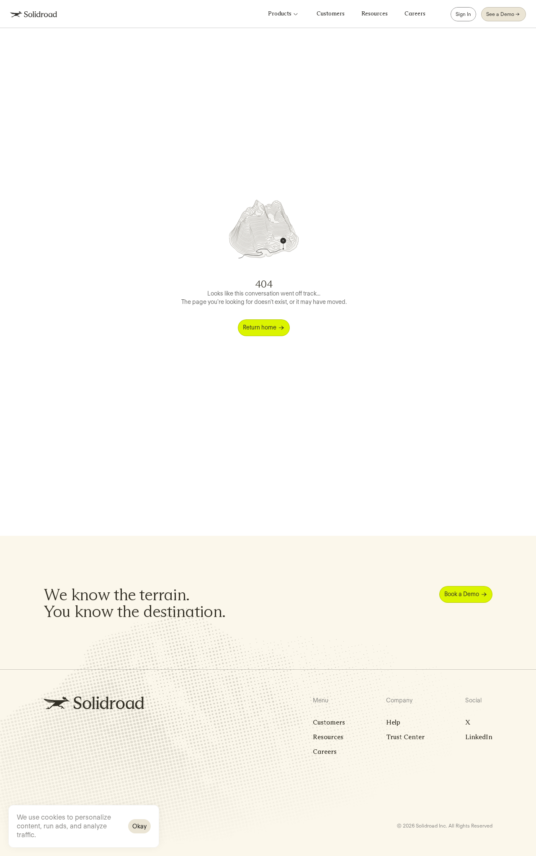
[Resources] (374, 14)
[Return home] (264, 327)
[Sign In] (463, 14)
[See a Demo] (503, 14)
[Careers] (414, 14)
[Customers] (331, 14)
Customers (329, 722)
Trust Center (405, 737)
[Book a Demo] (465, 594)
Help (393, 722)
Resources (328, 737)
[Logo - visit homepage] (33, 14)
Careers (325, 752)
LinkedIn (478, 737)
